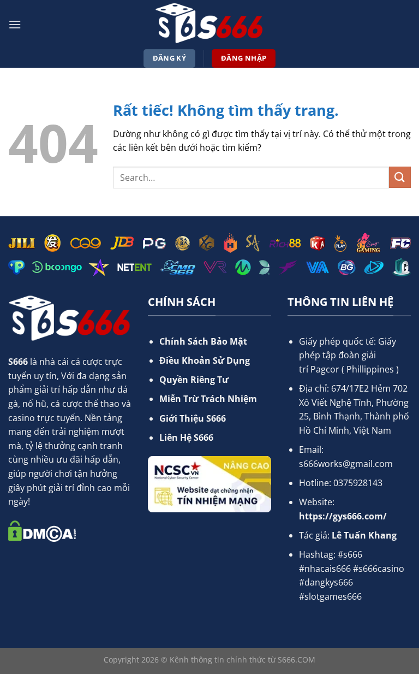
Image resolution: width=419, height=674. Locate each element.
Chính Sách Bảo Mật (203, 341)
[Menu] (14, 24)
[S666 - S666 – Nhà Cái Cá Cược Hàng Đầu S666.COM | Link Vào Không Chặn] (209, 24)
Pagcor (324, 369)
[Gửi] (400, 177)
